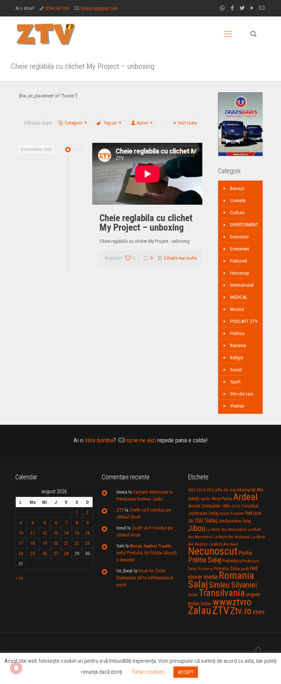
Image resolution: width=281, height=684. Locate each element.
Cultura (237, 212)
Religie (236, 357)
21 (66, 543)
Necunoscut (212, 551)
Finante (237, 513)
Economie (239, 236)
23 (87, 543)
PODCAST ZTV (244, 321)
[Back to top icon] (258, 648)
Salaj (198, 584)
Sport (235, 381)
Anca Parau (221, 498)
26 (44, 553)
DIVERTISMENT (244, 224)
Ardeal (245, 496)
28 (66, 553)
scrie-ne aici (141, 440)
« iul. (19, 578)
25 (32, 553)
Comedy (238, 200)
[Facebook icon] (232, 8)
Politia (245, 553)
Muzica (237, 309)
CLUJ (236, 506)
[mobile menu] (228, 34)
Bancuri (237, 188)
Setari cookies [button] (148, 672)
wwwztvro (232, 601)
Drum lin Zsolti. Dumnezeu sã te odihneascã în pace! (144, 577)
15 (77, 533)
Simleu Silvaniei (233, 585)
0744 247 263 (57, 8)
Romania (236, 575)
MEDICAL (238, 297)
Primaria (205, 568)
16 (87, 533)
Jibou (196, 528)
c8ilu (226, 506)
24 (21, 553)
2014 (200, 489)
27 (56, 553)
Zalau (199, 610)
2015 (210, 490)
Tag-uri (110, 123)
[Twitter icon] (242, 8)
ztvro (258, 612)
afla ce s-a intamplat (235, 489)
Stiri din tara (241, 394)
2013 (191, 490)
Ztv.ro (240, 610)
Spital (193, 594)
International (242, 285)
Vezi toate (187, 123)
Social (236, 369)
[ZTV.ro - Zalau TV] (45, 33)
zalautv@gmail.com (99, 8)
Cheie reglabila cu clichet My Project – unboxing (146, 222)
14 (66, 533)
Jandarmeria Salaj (234, 521)
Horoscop (239, 273)
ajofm (205, 499)
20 (56, 543)
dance (224, 513)
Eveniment (239, 249)
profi (245, 568)
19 (44, 543)
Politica (237, 333)
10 (21, 533)
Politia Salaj (204, 559)
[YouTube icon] (252, 8)
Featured (238, 261)
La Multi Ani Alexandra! (226, 529)
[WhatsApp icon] (222, 8)
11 (32, 533)
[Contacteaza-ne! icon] (262, 8)
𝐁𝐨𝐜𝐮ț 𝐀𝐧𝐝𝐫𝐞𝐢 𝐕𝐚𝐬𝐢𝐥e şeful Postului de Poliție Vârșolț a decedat (146, 552)
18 (32, 543)
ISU (191, 521)
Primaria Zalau (227, 568)
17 (21, 543)
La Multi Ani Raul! (223, 544)
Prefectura (231, 561)
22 (77, 543)
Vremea (237, 406)
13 (56, 533)
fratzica (253, 513)
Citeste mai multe (180, 258)
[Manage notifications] (16, 668)
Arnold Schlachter (204, 506)
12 (44, 533)
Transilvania (222, 592)
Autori (142, 123)
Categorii (73, 123)
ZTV (120, 510)
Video (206, 603)
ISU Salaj (206, 520)
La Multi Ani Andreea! (232, 537)
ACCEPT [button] (186, 672)
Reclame (238, 345)
